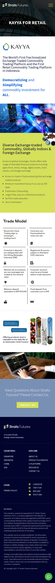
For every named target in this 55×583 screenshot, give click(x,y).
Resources (34, 467)
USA (5, 467)
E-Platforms (35, 464)
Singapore (8, 456)
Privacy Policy (10, 490)
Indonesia (8, 460)
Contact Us (34, 471)
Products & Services (38, 460)
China (6, 464)
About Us (33, 456)
